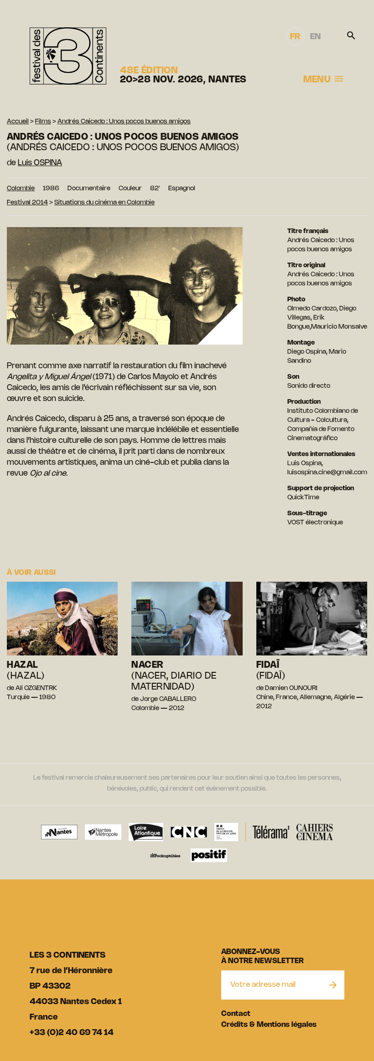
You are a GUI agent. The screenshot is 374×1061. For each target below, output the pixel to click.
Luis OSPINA (40, 163)
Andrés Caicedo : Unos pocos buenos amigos (124, 122)
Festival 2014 (27, 203)
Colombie (21, 189)
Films (43, 122)
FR (295, 37)
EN (315, 37)
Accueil (18, 122)
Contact (235, 1013)
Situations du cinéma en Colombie (104, 203)
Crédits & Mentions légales (269, 1024)
